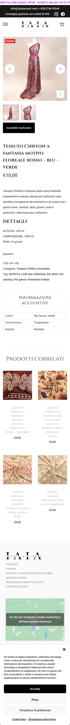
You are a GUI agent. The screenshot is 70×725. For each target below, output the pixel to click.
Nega (35, 699)
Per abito (52, 274)
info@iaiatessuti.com (24, 8)
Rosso (43, 315)
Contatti (11, 568)
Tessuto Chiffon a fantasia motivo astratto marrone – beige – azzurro (17, 420)
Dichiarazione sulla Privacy (42, 719)
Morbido (39, 329)
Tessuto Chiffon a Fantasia (33, 268)
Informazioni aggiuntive (35, 300)
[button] (64, 649)
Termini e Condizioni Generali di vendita (29, 573)
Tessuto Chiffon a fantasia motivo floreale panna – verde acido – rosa (17, 504)
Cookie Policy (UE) (17, 586)
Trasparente (41, 322)
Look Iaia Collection (33, 274)
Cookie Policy (19, 719)
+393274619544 (49, 8)
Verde (51, 315)
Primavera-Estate (38, 279)
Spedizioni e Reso (16, 577)
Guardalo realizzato (19, 127)
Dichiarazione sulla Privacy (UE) (25, 582)
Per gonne (20, 279)
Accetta (35, 689)
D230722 (14, 274)
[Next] (60, 69)
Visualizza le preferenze (35, 710)
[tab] (35, 300)
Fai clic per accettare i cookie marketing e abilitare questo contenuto (35, 619)
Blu (36, 315)
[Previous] (10, 69)
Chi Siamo (12, 564)
